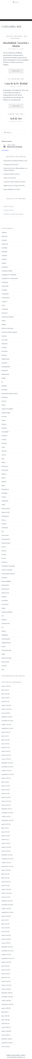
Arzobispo (4, 248)
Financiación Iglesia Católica (10, 393)
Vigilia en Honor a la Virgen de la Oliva (14, 185)
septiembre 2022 (6, 866)
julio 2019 (4, 1012)
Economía (4, 340)
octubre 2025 (5, 724)
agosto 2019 (5, 1008)
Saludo (3, 608)
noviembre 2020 (6, 951)
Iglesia (3, 420)
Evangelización (6, 367)
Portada (4, 554)
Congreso (4, 301)
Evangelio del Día (8, 210)
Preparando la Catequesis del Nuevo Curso (15, 160)
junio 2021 (4, 924)
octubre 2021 (5, 908)
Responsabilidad (6, 581)
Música (4, 478)
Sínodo (4, 631)
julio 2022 (4, 874)
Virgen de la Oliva (6, 658)
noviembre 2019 (6, 996)
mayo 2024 (5, 789)
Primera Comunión (7, 570)
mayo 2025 (5, 744)
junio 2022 (4, 878)
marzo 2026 (5, 705)
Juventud (4, 443)
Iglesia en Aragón (8, 206)
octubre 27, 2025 (16, 49)
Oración (4, 497)
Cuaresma (4, 313)
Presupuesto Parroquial (8, 566)
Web (3, 669)
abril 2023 (4, 839)
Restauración (5, 585)
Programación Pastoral (8, 573)
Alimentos (4, 236)
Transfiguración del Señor (10, 164)
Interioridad (5, 432)
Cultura (4, 320)
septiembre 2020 (6, 958)
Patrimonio (5, 527)
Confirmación (5, 297)
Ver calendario (5, 150)
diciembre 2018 (6, 1039)
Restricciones (5, 589)
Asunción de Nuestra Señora (11, 174)
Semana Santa (6, 623)
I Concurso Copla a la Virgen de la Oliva (14, 182)
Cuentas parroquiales (8, 317)
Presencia (4, 562)
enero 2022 (5, 897)
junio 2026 (4, 694)
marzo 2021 (5, 935)
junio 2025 (4, 740)
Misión (9, 36)
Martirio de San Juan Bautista (14, 147)
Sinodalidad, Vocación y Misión (16, 44)
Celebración (5, 286)
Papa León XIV (6, 512)
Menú (17, 2)
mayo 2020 (5, 974)
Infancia (4, 424)
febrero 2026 (5, 709)
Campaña (4, 255)
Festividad (4, 389)
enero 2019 (5, 1035)
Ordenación (5, 501)
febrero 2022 (5, 893)
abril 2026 (4, 701)
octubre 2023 (5, 816)
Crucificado (5, 309)
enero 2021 (5, 943)
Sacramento (5, 604)
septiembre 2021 (6, 912)
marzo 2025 (5, 751)
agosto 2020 (5, 962)
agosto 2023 (5, 824)
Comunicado (5, 294)
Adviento (4, 232)
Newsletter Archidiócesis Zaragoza (13, 214)
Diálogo (4, 324)
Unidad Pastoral (6, 643)
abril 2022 (4, 885)
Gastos (4, 405)
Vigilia (3, 654)
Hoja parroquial (6, 412)
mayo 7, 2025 (16, 86)
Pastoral (18, 36)
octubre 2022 (5, 862)
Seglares (4, 619)
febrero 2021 (5, 939)
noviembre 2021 (6, 904)
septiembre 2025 (6, 728)
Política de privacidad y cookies (15, 1055)
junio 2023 (4, 832)
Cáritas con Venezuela (9, 178)
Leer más (18, 71)
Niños (3, 485)
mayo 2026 (5, 697)
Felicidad (4, 386)
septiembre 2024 (6, 774)
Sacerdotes (5, 600)
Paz (3, 531)
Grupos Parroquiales (7, 409)
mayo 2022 (5, 881)
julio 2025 (4, 736)
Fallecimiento (5, 374)
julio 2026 (4, 690)
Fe (9, 79)
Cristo (3, 305)
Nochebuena (5, 489)
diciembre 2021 (6, 901)
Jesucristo (4, 435)
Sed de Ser (16, 118)
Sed (17, 114)
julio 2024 (4, 782)
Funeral (4, 401)
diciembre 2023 (6, 809)
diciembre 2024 (6, 763)
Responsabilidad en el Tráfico (11, 189)
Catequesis (5, 267)
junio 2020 (5, 970)
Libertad (4, 451)
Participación (5, 516)
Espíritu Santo (6, 359)
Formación (5, 397)
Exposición (5, 370)
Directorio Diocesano (8, 328)
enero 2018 (5, 1046)
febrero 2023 (5, 847)
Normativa (4, 493)
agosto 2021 (5, 916)
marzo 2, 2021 (16, 121)
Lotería (4, 455)
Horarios (4, 416)
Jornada (4, 439)
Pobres (4, 547)
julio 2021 (4, 920)
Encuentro (5, 351)
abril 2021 (4, 931)
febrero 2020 (5, 985)
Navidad (4, 481)
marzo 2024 (5, 797)
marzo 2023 (5, 843)
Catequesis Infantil (7, 271)
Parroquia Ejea (16, 10)
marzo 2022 (5, 889)
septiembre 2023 (6, 820)
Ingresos (4, 428)
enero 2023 (5, 851)
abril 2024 (4, 793)
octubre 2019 (5, 1000)
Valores (4, 646)
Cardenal (4, 259)
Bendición (4, 251)
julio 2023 (4, 828)
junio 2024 (4, 786)
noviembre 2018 (6, 1043)
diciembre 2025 (6, 717)
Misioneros (5, 466)
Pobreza (4, 551)
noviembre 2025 (6, 720)
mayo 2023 (5, 836)
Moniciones (5, 470)
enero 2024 (5, 805)
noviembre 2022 (6, 859)
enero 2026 (5, 713)
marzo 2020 (5, 981)
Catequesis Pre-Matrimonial (10, 278)
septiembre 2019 (6, 1004)
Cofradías (4, 290)
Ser (25, 36)
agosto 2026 (5, 686)
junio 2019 (4, 1016)
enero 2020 (5, 989)
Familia (4, 378)
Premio (4, 558)
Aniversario (5, 244)
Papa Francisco (6, 508)
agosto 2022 (5, 870)
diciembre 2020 (6, 947)
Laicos (3, 447)
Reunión (15, 79)
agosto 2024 (5, 778)
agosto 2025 (5, 732)
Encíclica (4, 347)
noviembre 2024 (6, 767)
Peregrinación (6, 539)
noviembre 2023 (6, 812)
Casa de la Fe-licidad (16, 83)
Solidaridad (5, 635)
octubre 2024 (5, 770)
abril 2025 (4, 747)
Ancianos (4, 240)
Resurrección (5, 593)
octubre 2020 (5, 954)
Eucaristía (4, 363)
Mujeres (4, 474)
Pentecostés (5, 535)
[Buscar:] (14, 132)
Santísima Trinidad (7, 612)
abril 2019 (4, 1023)
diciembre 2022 (6, 855)
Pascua (4, 520)
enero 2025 (5, 759)
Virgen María (5, 662)
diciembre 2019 (6, 993)
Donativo (4, 336)
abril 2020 (4, 977)
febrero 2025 (5, 755)
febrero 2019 (5, 1031)
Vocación (14, 38)
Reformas (4, 577)
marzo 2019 (5, 1027)
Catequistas (5, 282)
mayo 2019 (5, 1020)
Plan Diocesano (6, 543)
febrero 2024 (5, 801)
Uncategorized (6, 639)
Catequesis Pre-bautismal (9, 274)
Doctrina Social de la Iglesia (9, 332)
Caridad (4, 263)
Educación (4, 343)
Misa (3, 459)
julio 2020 (4, 966)
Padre (11, 114)
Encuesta (4, 355)
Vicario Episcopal (6, 650)
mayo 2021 (5, 928)
